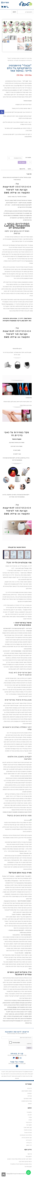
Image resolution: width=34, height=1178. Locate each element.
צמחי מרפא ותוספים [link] (27, 1101)
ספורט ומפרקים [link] (15, 58)
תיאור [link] (29, 169)
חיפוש (14, 12)
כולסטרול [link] (29, 1112)
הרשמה (29, 1048)
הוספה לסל (22, 162)
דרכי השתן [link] (29, 1145)
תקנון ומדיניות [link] (28, 1166)
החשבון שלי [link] (29, 1156)
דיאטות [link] (30, 1103)
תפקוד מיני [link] (29, 1125)
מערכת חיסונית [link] (28, 1130)
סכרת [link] (30, 1117)
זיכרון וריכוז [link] (29, 1140)
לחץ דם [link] (30, 1115)
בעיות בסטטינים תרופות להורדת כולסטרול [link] (21, 1164)
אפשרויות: (28, 157)
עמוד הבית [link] (29, 58)
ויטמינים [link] (30, 1093)
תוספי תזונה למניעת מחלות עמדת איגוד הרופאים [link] (19, 1159)
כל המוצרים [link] (23, 58)
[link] (2, 112)
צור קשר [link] (30, 1154)
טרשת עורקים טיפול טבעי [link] (25, 1161)
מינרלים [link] (30, 1096)
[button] (6, 22)
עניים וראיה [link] (29, 1122)
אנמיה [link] (30, 1120)
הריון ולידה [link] (29, 1142)
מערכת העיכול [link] (28, 1132)
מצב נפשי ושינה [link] (28, 1127)
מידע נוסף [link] (22, 169)
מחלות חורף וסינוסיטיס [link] (26, 1135)
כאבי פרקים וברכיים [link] (27, 1137)
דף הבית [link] (29, 1088)
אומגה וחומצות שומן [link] (27, 1091)
